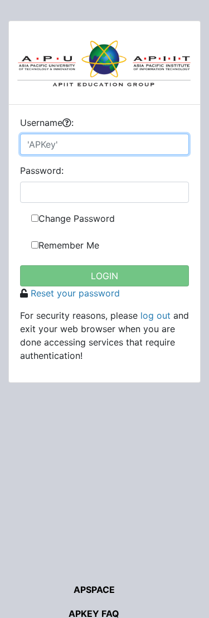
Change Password (76, 218)
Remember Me (68, 245)
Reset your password (75, 293)
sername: (47, 122)
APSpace (94, 589)
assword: (42, 170)
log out (155, 315)
